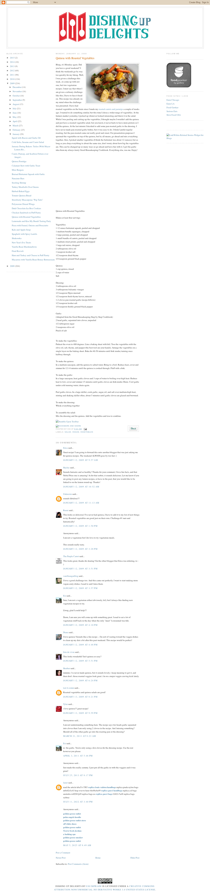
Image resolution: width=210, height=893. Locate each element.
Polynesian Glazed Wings (23, 204)
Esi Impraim (94, 886)
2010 (12, 79)
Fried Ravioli (18, 251)
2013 (12, 66)
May (15, 116)
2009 (12, 83)
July (15, 108)
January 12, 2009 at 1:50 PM (80, 525)
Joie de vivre (68, 652)
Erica (65, 447)
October (16, 95)
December (17, 87)
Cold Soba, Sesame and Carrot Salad (28, 142)
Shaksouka (16, 238)
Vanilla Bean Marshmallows (24, 246)
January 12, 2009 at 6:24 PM (80, 680)
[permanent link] (67, 421)
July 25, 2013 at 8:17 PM (78, 775)
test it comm (68, 687)
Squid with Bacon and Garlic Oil (26, 137)
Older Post (134, 857)
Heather (66, 668)
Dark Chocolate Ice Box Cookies (26, 208)
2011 (12, 74)
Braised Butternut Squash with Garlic (28, 174)
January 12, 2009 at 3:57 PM (80, 588)
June (15, 112)
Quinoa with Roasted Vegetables (26, 216)
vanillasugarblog (70, 575)
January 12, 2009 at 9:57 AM (80, 459)
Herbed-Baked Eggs (21, 191)
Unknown (67, 493)
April (15, 121)
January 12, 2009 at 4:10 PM (80, 624)
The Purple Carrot (71, 556)
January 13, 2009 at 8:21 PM (80, 696)
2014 (12, 61)
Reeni (65, 510)
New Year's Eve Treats (21, 242)
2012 (12, 70)
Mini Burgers (18, 169)
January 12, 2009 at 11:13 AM (81, 502)
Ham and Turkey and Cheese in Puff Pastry (30, 255)
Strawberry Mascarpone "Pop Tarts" (27, 199)
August (16, 104)
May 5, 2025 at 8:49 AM (77, 845)
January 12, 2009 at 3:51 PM (80, 568)
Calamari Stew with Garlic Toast (26, 165)
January (16, 134)
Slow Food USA (174, 114)
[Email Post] (84, 429)
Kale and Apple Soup (21, 229)
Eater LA (170, 103)
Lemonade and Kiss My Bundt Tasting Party (31, 221)
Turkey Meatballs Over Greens (25, 186)
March (16, 125)
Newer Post (61, 857)
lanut (65, 782)
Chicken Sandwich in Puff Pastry (26, 212)
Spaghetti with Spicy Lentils (24, 233)
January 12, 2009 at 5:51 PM (80, 660)
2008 (12, 265)
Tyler (65, 704)
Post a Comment (63, 852)
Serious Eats (172, 111)
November (17, 91)
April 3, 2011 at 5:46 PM (78, 755)
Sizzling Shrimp (19, 182)
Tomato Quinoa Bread (21, 195)
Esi (64, 595)
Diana (65, 632)
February (17, 129)
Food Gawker (172, 107)
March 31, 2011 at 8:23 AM (79, 735)
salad (68, 432)
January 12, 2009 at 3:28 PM (80, 548)
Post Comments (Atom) (78, 863)
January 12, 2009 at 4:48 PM (80, 644)
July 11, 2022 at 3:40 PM (78, 801)
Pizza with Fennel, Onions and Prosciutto (30, 225)
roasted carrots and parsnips (111, 109)
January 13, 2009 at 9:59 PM (80, 712)
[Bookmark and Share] (68, 426)
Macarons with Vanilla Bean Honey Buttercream (33, 259)
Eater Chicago (173, 99)
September (17, 99)
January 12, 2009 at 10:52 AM (81, 486)
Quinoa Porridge (19, 161)
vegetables (86, 432)
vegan (75, 432)
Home (98, 857)
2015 (12, 57)
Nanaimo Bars (18, 178)
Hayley (66, 467)
